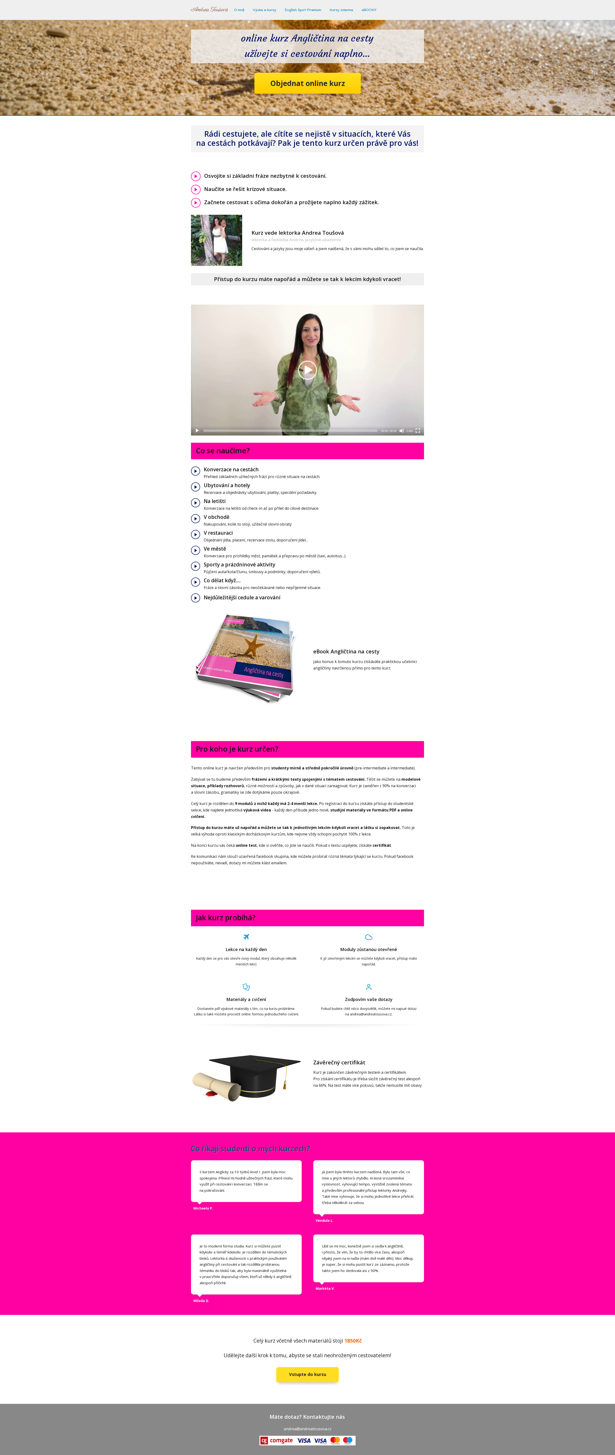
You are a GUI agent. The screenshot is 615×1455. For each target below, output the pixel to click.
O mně (239, 9)
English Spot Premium (303, 9)
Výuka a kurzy (264, 9)
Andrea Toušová (209, 10)
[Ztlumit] (401, 430)
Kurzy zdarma (341, 9)
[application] (307, 370)
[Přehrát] (197, 430)
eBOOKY (369, 9)
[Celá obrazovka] (417, 430)
